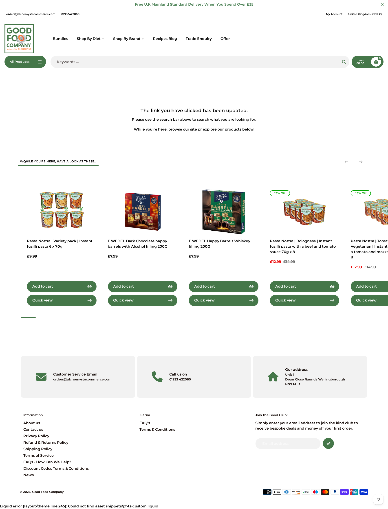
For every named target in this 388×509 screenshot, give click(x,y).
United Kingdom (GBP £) (365, 14)
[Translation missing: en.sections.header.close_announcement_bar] (382, 4)
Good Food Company (48, 492)
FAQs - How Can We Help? (47, 462)
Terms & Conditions (157, 429)
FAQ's (144, 423)
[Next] (361, 162)
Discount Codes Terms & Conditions (56, 468)
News (28, 475)
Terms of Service (38, 455)
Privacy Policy (36, 436)
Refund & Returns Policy (45, 442)
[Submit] (328, 443)
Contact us (33, 429)
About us (31, 423)
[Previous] (346, 162)
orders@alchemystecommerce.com (30, 14)
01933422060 (70, 14)
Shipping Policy (37, 449)
